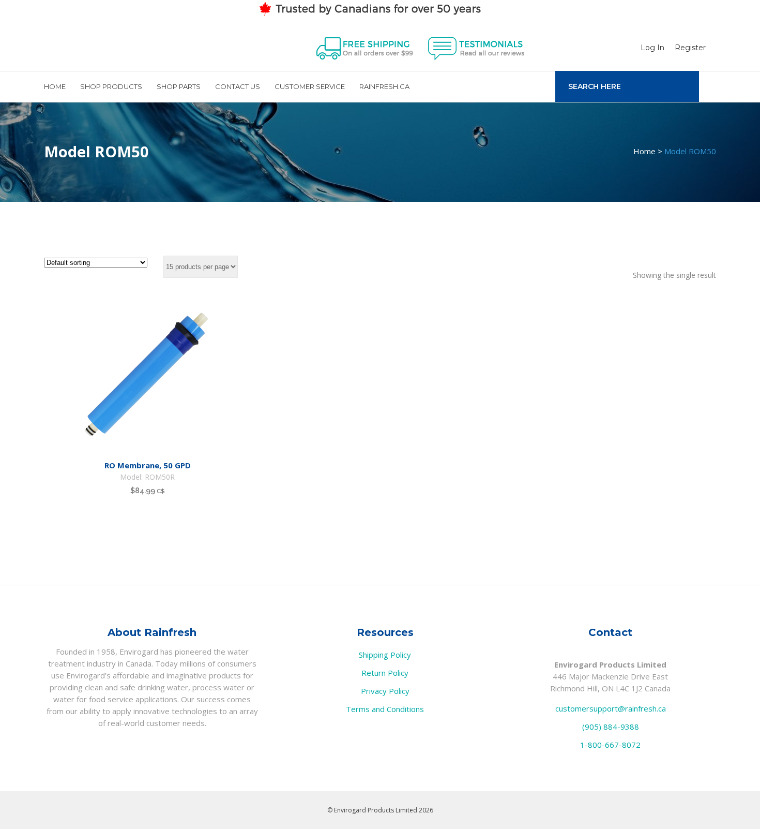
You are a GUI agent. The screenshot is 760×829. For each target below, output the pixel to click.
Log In (652, 47)
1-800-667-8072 (610, 744)
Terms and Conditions (385, 709)
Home (644, 151)
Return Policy (384, 673)
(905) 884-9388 (610, 726)
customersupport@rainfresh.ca (610, 708)
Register (690, 47)
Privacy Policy (385, 691)
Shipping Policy (385, 654)
